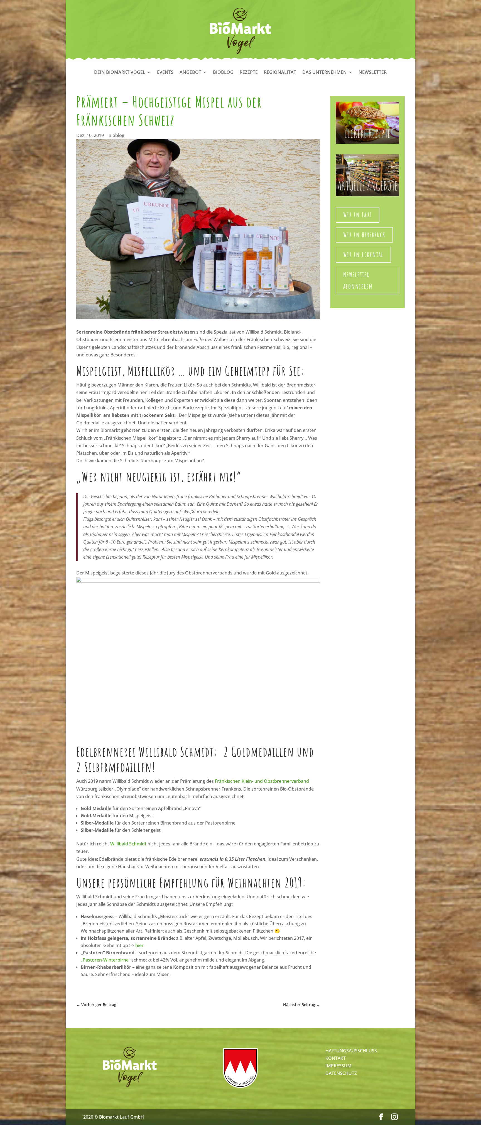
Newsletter (373, 72)
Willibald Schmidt (128, 844)
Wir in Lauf (357, 214)
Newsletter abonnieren (358, 280)
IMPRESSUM (338, 1066)
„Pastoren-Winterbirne (105, 960)
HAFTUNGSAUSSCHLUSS (351, 1051)
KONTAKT (335, 1058)
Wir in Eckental (363, 254)
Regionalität (280, 72)
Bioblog (223, 72)
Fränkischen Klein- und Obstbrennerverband (262, 781)
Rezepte (249, 72)
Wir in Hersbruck (364, 234)
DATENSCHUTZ (341, 1073)
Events (165, 72)
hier (139, 945)
